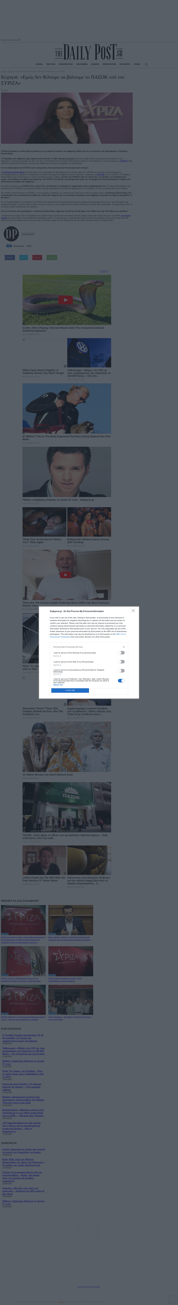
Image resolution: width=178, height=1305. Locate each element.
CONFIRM (70, 690)
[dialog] (89, 652)
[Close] (134, 611)
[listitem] (89, 647)
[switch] (121, 652)
